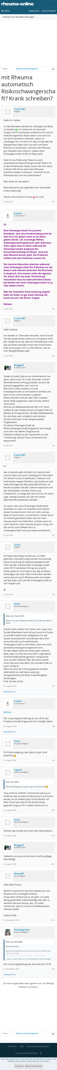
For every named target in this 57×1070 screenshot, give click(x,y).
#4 (53, 445)
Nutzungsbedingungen (38, 1046)
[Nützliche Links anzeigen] (53, 68)
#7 (53, 686)
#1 (53, 202)
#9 (53, 760)
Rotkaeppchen (22, 929)
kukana (18, 213)
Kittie (17, 603)
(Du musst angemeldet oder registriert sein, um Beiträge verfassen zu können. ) (28, 985)
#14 (53, 969)
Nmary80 (19, 873)
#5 (53, 535)
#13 (53, 920)
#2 (53, 309)
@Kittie (7, 712)
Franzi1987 (19, 109)
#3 (53, 356)
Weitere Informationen (33, 1066)
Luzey (17, 544)
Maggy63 (19, 365)
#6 (53, 594)
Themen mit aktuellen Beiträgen (18, 17)
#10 (53, 810)
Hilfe (21, 1046)
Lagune (18, 769)
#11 (53, 835)
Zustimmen (19, 1066)
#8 (53, 726)
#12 (53, 864)
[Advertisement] (28, 45)
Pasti (6, 692)
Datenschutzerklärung (26, 1053)
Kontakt (13, 1046)
